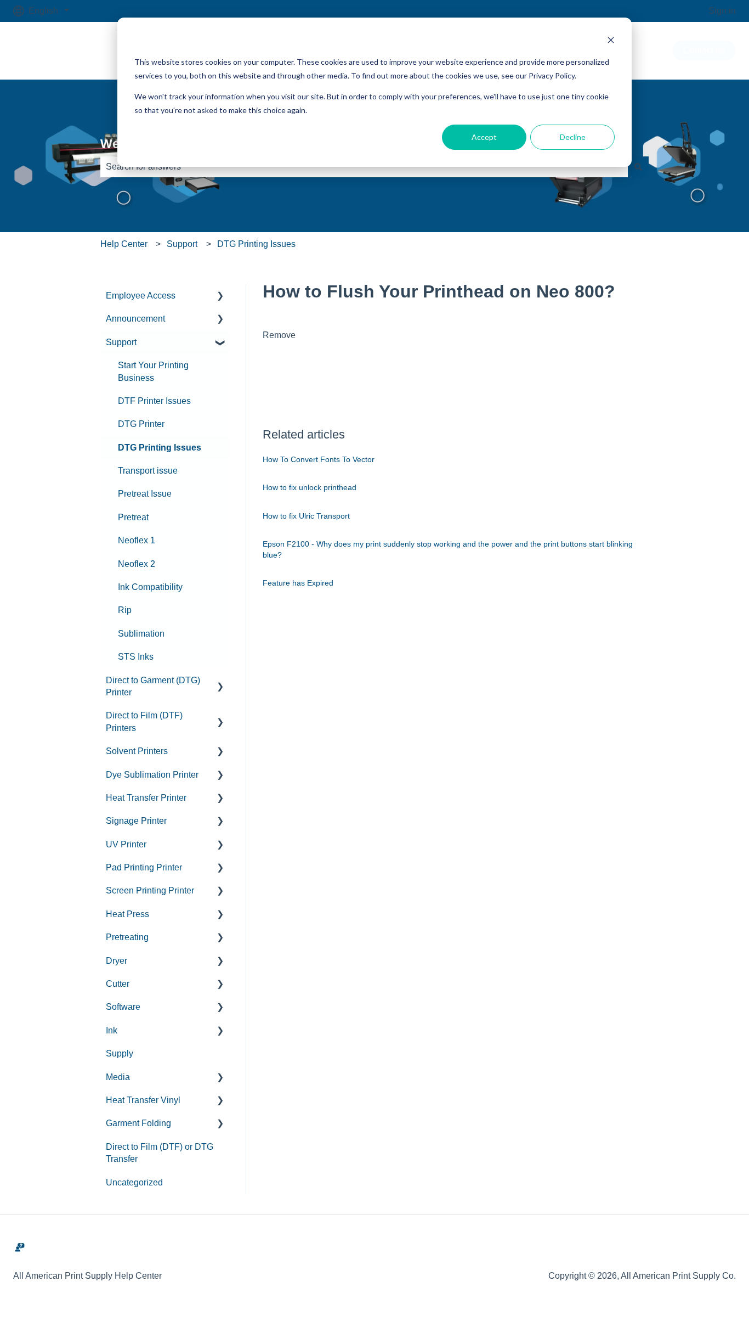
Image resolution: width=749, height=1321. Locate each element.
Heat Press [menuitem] (127, 914)
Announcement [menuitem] (135, 318)
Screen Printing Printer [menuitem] (150, 890)
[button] (220, 296)
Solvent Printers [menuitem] (137, 751)
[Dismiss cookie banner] (611, 41)
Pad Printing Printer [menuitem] (144, 867)
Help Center (123, 244)
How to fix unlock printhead (309, 487)
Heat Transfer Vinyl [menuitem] (143, 1100)
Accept (484, 137)
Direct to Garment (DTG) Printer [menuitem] (153, 686)
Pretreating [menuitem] (127, 937)
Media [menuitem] (118, 1077)
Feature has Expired (298, 582)
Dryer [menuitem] (116, 960)
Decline (573, 137)
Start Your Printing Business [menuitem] (153, 371)
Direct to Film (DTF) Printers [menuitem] (144, 721)
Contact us (704, 50)
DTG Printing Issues (256, 244)
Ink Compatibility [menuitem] (150, 587)
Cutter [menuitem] (117, 983)
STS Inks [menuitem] (136, 656)
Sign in (722, 10)
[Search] (638, 166)
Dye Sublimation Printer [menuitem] (152, 774)
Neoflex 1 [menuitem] (136, 540)
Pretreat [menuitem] (133, 517)
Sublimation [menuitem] (141, 633)
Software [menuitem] (123, 1006)
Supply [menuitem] (119, 1053)
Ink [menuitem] (111, 1030)
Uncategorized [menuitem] (134, 1182)
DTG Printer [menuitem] (141, 424)
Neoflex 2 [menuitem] (136, 564)
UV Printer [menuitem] (126, 844)
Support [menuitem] (121, 342)
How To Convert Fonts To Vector (318, 459)
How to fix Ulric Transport (306, 515)
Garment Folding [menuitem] (138, 1123)
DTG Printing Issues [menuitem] (159, 447)
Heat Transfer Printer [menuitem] (146, 797)
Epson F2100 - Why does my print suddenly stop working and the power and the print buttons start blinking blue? (448, 549)
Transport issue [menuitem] (148, 470)
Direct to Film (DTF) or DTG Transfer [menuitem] (159, 1152)
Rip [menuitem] (125, 610)
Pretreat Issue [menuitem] (145, 493)
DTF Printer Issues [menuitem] (154, 401)
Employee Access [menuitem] (140, 295)
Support (182, 244)
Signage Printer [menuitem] (136, 820)
